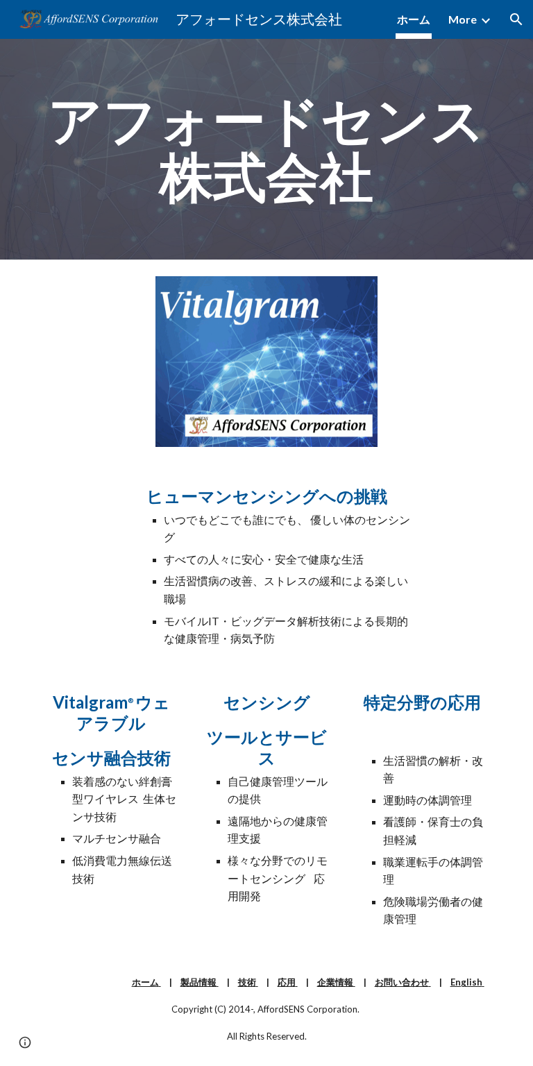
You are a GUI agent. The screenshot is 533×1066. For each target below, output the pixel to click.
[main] (266, 149)
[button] (516, 19)
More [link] (462, 19)
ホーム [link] (413, 19)
